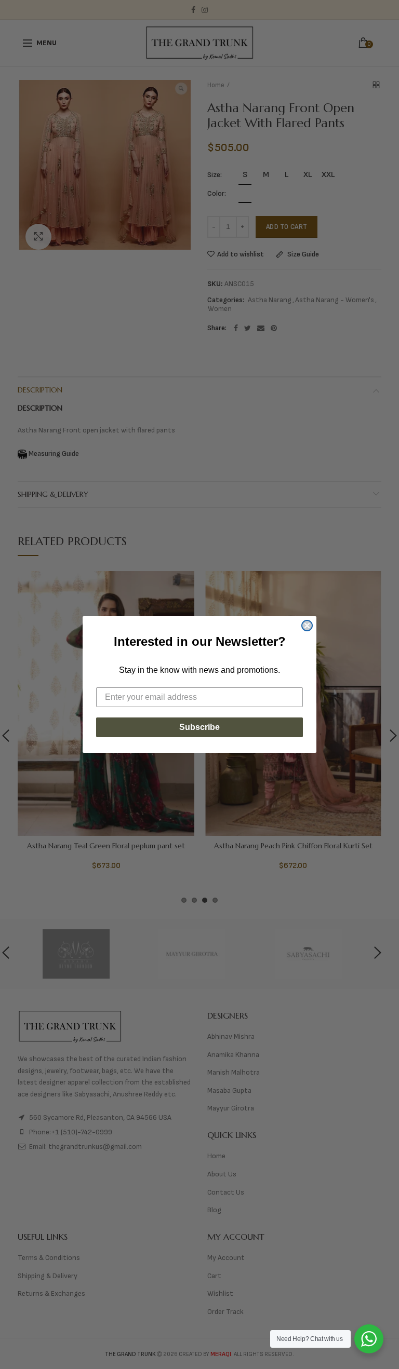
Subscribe (199, 727)
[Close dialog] (307, 625)
